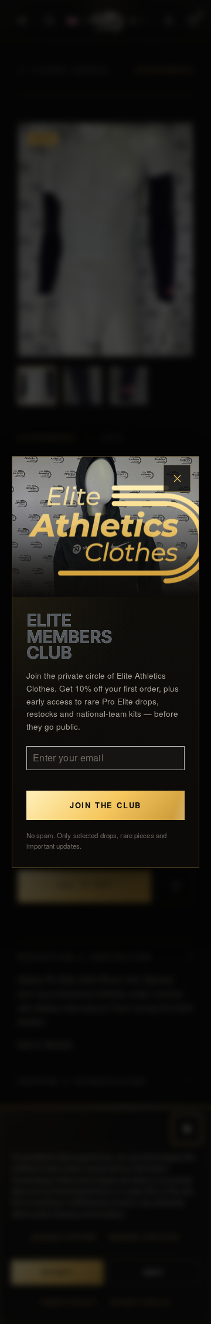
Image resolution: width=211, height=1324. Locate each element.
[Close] (177, 478)
